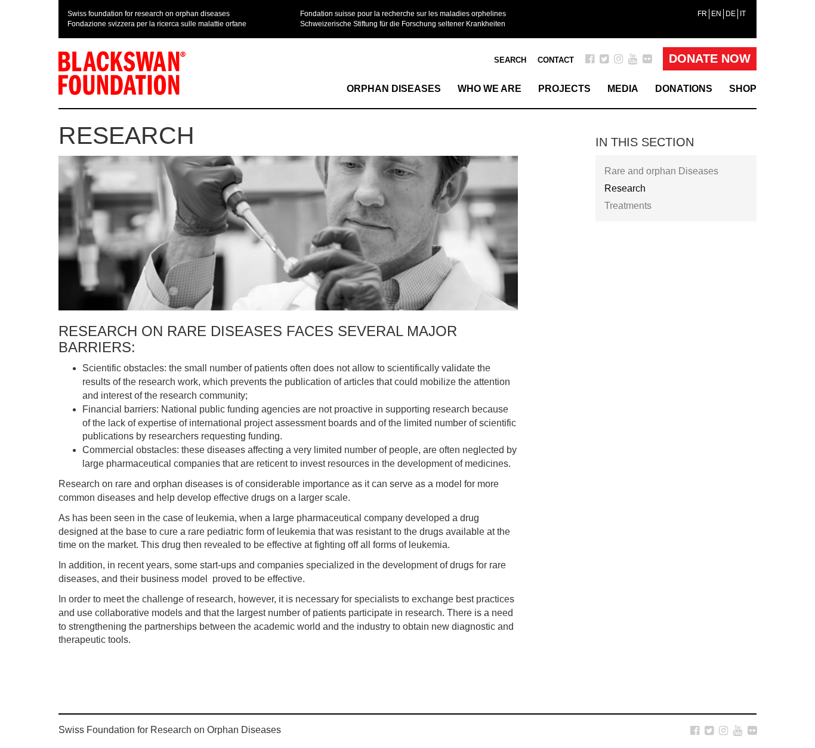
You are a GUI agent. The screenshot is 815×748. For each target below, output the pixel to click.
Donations (683, 89)
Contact (556, 60)
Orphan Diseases (394, 89)
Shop (743, 89)
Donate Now (710, 58)
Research (625, 188)
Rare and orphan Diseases (661, 171)
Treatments (628, 206)
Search (510, 60)
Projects (564, 89)
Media (622, 89)
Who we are (489, 89)
